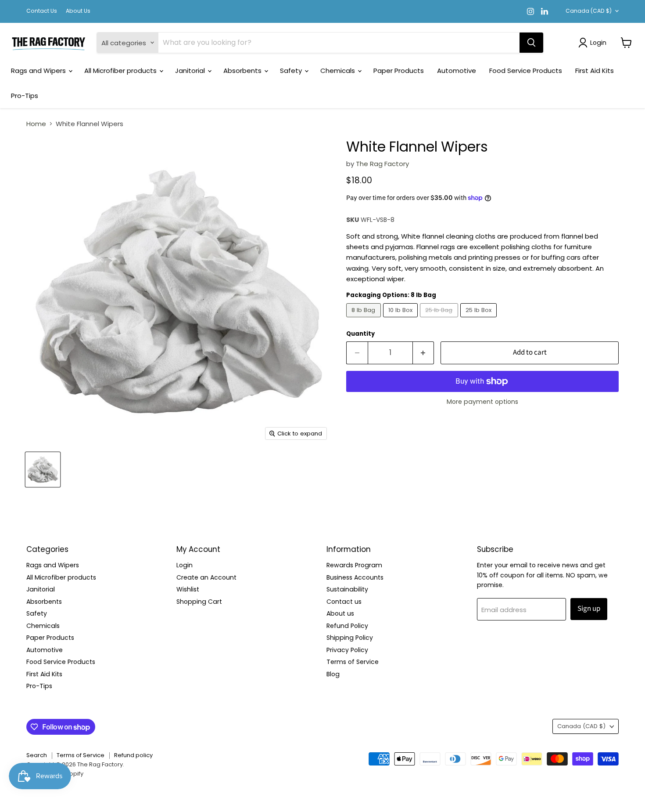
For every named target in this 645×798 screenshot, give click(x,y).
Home (36, 123)
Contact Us (41, 11)
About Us (78, 11)
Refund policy (133, 755)
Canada (589, 11)
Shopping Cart (199, 601)
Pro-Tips (24, 95)
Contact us (344, 601)
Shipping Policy (349, 637)
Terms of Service (352, 661)
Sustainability (347, 589)
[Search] (531, 43)
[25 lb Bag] (440, 319)
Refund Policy (347, 625)
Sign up (588, 608)
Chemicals (338, 70)
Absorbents (243, 70)
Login (184, 565)
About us (340, 613)
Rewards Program (354, 565)
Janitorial (191, 70)
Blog (333, 674)
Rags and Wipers (39, 70)
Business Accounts (354, 577)
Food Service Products (525, 70)
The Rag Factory (382, 163)
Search (36, 755)
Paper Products (398, 70)
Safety (292, 70)
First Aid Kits (594, 70)
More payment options (482, 401)
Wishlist (187, 589)
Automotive (456, 70)
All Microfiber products (121, 70)
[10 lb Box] (401, 319)
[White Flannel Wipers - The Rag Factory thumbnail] (42, 469)
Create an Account (206, 577)
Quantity (360, 333)
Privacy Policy (347, 650)
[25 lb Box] (479, 319)
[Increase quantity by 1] (423, 352)
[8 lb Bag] (364, 319)
